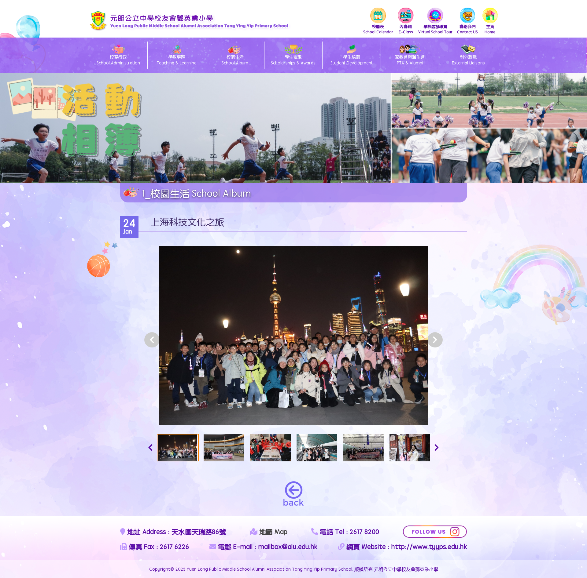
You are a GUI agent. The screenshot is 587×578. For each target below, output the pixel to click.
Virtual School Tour (435, 29)
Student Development (351, 60)
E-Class (406, 29)
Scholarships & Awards (293, 60)
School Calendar (378, 29)
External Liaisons (468, 60)
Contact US (467, 29)
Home (490, 29)
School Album (235, 60)
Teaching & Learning (177, 60)
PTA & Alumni (410, 60)
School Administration (118, 60)
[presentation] (152, 339)
